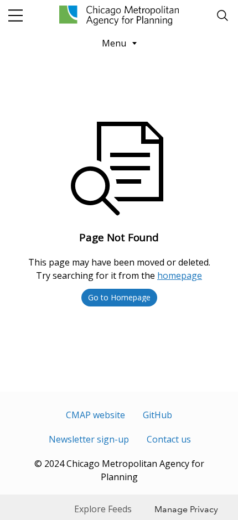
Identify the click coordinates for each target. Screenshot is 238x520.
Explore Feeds (103, 509)
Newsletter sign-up (89, 439)
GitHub (157, 415)
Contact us (169, 439)
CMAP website (95, 415)
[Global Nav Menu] (15, 15)
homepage (179, 275)
